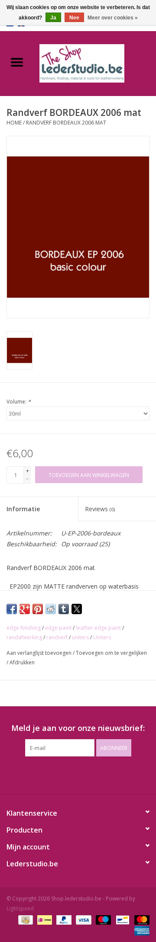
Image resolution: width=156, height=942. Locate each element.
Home (14, 122)
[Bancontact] (121, 919)
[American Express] (140, 930)
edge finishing (23, 627)
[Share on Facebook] (11, 609)
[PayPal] (63, 919)
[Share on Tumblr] (63, 609)
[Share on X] (77, 609)
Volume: (18, 401)
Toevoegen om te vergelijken (111, 653)
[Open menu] (17, 61)
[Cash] (24, 919)
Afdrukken (22, 662)
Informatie (23, 509)
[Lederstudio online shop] (94, 62)
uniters (80, 637)
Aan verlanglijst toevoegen (39, 653)
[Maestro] (102, 919)
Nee (74, 18)
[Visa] (82, 919)
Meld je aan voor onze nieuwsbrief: (78, 728)
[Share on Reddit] (51, 609)
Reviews (100, 509)
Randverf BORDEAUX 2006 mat (66, 122)
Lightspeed (20, 908)
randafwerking (24, 637)
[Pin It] (37, 609)
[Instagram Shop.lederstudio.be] (86, 774)
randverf (57, 637)
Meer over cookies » (113, 18)
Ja (53, 18)
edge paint (58, 627)
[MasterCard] (140, 919)
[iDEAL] (43, 919)
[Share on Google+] (25, 609)
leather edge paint (98, 627)
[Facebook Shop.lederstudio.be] (70, 774)
